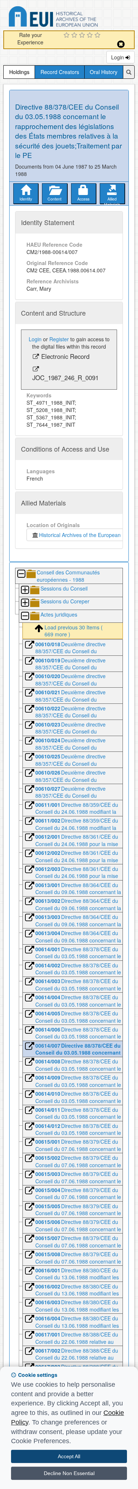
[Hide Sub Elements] (21, 574)
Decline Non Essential (69, 1473)
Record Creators (59, 72)
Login (118, 57)
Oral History (103, 72)
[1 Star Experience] (67, 35)
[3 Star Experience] (83, 35)
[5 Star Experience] (98, 35)
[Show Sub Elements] (24, 590)
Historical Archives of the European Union (86, 534)
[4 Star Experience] (91, 35)
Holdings (19, 72)
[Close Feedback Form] (121, 44)
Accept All (69, 1456)
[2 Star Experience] (75, 35)
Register (59, 339)
